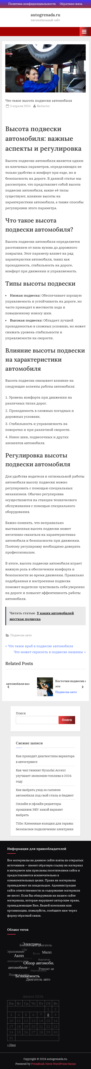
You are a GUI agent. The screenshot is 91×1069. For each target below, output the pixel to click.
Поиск (21, 713)
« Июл (11, 1045)
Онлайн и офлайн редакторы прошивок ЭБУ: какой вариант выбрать (39, 809)
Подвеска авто (21, 635)
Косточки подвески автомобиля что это (58, 683)
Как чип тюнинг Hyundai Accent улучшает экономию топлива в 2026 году (44, 775)
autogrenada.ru (45, 14)
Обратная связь (71, 4)
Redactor (43, 106)
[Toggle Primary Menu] (84, 31)
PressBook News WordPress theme (53, 1064)
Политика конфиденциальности (32, 4)
